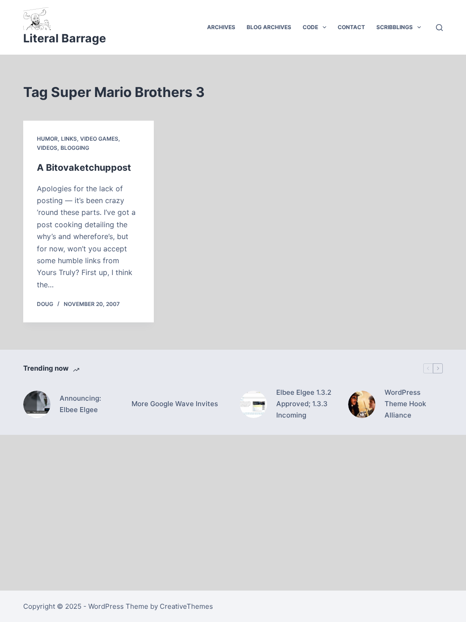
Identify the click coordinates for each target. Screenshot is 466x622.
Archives (221, 27)
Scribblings (394, 27)
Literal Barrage (64, 38)
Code (310, 27)
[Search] (439, 27)
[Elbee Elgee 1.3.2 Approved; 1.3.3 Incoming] (253, 404)
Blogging (75, 147)
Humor (47, 138)
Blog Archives (269, 27)
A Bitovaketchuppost (84, 167)
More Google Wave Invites (175, 403)
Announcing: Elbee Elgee (80, 404)
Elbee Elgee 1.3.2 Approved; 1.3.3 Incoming (303, 403)
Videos (47, 147)
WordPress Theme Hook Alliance (405, 403)
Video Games (99, 138)
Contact (351, 27)
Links (69, 138)
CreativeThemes (186, 606)
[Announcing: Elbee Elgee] (37, 404)
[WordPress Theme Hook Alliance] (361, 404)
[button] (324, 27)
